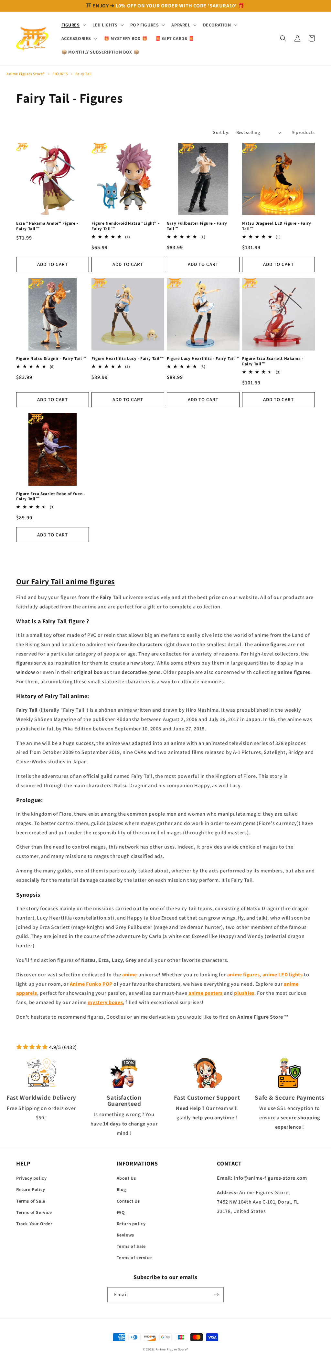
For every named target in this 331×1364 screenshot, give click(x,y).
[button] (73, 25)
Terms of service (134, 1257)
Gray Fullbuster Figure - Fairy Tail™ (197, 226)
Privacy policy (31, 1178)
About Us (126, 1178)
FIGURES (60, 73)
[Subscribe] (216, 1294)
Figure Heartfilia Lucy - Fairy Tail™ (127, 358)
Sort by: (221, 132)
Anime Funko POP (91, 984)
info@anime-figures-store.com (270, 1178)
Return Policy (30, 1189)
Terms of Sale (30, 1201)
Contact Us (128, 1201)
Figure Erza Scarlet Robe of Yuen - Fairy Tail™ (50, 496)
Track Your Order (34, 1224)
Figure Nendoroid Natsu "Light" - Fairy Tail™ (125, 226)
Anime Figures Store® (25, 73)
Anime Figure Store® (172, 1349)
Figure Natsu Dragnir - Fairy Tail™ (51, 358)
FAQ (121, 1212)
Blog (121, 1189)
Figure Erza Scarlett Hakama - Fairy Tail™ (272, 361)
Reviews (125, 1235)
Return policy (131, 1224)
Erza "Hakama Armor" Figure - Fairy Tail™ (47, 226)
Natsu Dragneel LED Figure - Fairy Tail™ (276, 226)
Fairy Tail (83, 73)
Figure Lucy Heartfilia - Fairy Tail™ (203, 358)
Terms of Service (34, 1212)
